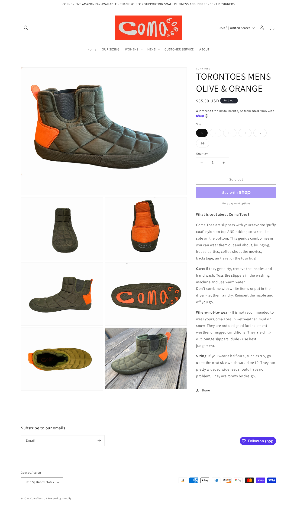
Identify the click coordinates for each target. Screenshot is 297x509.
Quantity (202, 154)
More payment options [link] (236, 203)
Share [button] (205, 390)
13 (205, 144)
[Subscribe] (99, 440)
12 (262, 134)
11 (247, 134)
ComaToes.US (38, 498)
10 (232, 134)
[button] (26, 28)
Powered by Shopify (59, 498)
